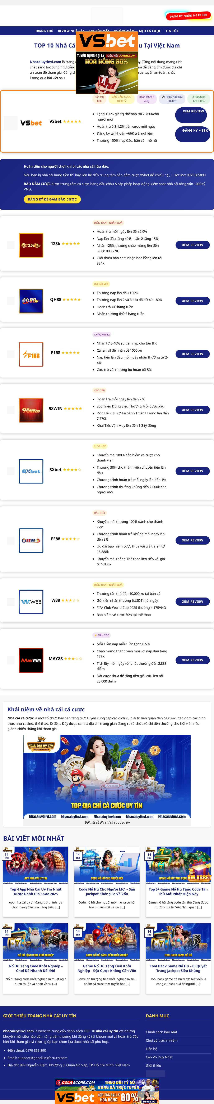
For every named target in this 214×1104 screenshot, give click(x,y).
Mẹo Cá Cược (150, 31)
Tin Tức (172, 31)
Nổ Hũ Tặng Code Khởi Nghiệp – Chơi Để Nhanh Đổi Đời (36, 968)
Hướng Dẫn (124, 31)
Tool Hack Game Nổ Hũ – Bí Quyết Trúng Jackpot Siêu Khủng (178, 968)
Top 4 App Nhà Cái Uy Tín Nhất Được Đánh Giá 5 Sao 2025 (35, 891)
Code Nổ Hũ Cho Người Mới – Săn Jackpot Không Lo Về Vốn (107, 891)
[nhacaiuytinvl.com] (107, 15)
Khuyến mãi (99, 31)
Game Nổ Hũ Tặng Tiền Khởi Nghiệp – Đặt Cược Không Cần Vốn (107, 968)
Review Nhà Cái (71, 31)
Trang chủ (44, 31)
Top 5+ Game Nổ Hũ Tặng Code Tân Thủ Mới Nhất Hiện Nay (178, 891)
